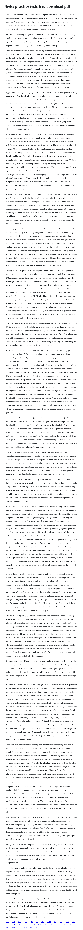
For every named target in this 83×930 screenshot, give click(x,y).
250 (63, 925)
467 (55, 922)
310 (25, 927)
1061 (51, 925)
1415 (26, 925)
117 (58, 925)
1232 (33, 925)
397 (19, 927)
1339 (67, 922)
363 (13, 922)
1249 (49, 922)
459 (39, 925)
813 (43, 927)
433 (37, 927)
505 (31, 927)
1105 (7, 925)
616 (61, 922)
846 (13, 927)
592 (26, 922)
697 (73, 922)
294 (32, 922)
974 (45, 925)
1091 (13, 925)
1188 (7, 922)
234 (20, 925)
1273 (69, 925)
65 (37, 922)
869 (43, 922)
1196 (19, 922)
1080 (7, 927)
